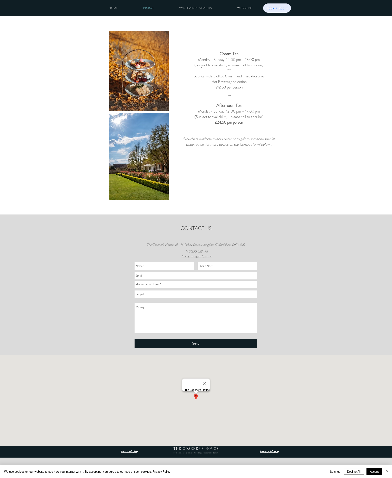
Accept (374, 471)
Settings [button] (335, 471)
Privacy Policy (161, 471)
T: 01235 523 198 (196, 251)
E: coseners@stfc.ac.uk (197, 256)
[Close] (387, 471)
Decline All (354, 471)
